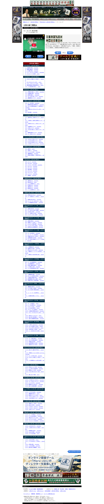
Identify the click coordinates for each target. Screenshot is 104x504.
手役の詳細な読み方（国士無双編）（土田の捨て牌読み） (34, 322)
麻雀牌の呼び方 (72, 489)
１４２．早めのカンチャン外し (34, 417)
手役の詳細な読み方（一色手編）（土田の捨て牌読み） (34, 272)
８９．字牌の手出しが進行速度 (34, 280)
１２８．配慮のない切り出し (34, 384)
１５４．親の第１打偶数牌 (33, 447)
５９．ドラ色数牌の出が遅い (34, 202)
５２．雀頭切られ (32, 186)
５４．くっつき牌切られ (32, 189)
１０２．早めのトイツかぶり (33, 315)
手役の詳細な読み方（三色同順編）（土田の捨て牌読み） (34, 259)
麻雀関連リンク (39, 493)
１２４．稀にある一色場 (32, 374)
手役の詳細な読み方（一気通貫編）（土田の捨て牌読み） (34, 244)
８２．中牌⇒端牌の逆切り (33, 265)
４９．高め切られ (31, 182)
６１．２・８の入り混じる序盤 (34, 210)
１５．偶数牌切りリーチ (33, 97)
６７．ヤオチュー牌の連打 (33, 224)
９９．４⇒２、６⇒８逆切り (34, 309)
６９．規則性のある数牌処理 (34, 227)
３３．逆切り (30, 149)
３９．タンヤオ (31, 163)
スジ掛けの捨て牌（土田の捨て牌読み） (33, 401)
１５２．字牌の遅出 (32, 444)
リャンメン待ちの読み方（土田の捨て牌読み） (34, 137)
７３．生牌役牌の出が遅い (33, 237)
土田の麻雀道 (47, 490)
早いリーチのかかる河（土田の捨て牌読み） (34, 347)
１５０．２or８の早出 (32, 439)
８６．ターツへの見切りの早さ (34, 276)
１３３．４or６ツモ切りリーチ (34, 396)
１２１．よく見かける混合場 (34, 368)
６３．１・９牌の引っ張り (33, 213)
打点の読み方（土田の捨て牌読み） (32, 76)
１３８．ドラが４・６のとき (34, 408)
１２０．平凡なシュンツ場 (33, 367)
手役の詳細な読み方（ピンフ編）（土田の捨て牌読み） (34, 206)
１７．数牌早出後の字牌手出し (34, 104)
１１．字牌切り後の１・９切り (34, 91)
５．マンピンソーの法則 (32, 73)
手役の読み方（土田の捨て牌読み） (47, 22)
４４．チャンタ (31, 170)
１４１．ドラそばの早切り (33, 416)
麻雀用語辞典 (40, 489)
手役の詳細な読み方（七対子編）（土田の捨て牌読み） (34, 301)
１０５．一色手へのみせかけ (34, 324)
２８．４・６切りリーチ (33, 134)
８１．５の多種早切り (32, 263)
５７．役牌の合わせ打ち (33, 199)
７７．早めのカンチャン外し (34, 250)
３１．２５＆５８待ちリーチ (34, 142)
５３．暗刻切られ (32, 188)
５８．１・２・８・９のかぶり (34, 201)
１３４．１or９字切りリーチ (34, 398)
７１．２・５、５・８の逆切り (34, 234)
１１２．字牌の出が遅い (33, 341)
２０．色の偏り (31, 112)
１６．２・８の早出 (32, 103)
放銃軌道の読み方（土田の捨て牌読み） (33, 178)
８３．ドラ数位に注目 (32, 266)
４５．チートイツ (31, 172)
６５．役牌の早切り (32, 221)
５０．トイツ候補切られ (32, 183)
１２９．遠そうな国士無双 (33, 385)
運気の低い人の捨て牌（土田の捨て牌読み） (34, 423)
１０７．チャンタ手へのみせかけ (34, 327)
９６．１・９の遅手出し (33, 305)
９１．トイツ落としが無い (33, 288)
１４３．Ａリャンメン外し (33, 419)
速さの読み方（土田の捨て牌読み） (32, 65)
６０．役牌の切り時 (32, 208)
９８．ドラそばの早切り (32, 308)
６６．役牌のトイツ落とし (33, 222)
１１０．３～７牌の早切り (33, 338)
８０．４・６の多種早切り (33, 262)
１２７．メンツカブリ (32, 382)
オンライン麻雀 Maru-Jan (49, 493)
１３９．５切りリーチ (32, 409)
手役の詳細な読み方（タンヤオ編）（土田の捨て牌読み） (34, 218)
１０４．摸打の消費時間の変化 (34, 318)
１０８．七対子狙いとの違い (33, 329)
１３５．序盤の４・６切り (33, 403)
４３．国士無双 (31, 169)
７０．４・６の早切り (32, 233)
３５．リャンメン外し (32, 152)
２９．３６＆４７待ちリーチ (34, 139)
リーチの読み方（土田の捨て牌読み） (32, 115)
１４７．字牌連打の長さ (33, 430)
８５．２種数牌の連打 (32, 274)
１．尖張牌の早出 (32, 67)
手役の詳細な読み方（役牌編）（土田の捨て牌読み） (34, 284)
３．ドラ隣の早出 (32, 70)
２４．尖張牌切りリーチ (33, 126)
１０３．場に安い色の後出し (34, 317)
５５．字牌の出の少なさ (33, 195)
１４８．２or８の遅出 (32, 432)
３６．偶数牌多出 (32, 153)
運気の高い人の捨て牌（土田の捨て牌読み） (34, 412)
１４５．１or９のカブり (33, 426)
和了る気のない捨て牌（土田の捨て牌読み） (34, 377)
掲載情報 (33, 493)
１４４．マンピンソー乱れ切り (34, 420)
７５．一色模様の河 (32, 247)
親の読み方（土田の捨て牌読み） (31, 89)
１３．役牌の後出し (32, 94)
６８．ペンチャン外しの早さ (34, 225)
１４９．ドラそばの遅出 (32, 433)
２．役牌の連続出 (32, 69)
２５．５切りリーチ (32, 128)
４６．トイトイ (31, 173)
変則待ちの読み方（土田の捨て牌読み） (33, 146)
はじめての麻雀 (32, 489)
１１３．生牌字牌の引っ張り (34, 343)
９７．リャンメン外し (32, 306)
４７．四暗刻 (31, 175)
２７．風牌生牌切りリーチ (33, 132)
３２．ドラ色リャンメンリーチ (34, 143)
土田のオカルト (40, 490)
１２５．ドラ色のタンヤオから (34, 379)
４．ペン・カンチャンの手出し (34, 72)
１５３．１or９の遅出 (32, 445)
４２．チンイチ (31, 167)
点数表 (66, 489)
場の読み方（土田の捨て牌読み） (31, 364)
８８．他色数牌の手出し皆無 (33, 279)
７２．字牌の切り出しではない (34, 236)
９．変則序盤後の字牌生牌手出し (34, 85)
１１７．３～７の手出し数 (33, 355)
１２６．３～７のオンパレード (34, 381)
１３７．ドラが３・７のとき (34, 406)
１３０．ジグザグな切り (33, 392)
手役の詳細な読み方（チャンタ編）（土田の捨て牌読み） (34, 231)
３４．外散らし (31, 150)
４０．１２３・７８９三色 (33, 164)
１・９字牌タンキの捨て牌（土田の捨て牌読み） (34, 389)
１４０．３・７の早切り (33, 414)
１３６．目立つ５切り (32, 405)
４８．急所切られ (32, 180)
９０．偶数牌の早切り (32, 286)
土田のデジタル (32, 490)
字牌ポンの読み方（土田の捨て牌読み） (33, 100)
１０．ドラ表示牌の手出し (33, 86)
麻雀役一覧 (56, 489)
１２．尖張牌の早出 (32, 93)
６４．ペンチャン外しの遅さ (34, 214)
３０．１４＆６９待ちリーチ (33, 140)
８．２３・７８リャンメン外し (34, 83)
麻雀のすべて (26, 22)
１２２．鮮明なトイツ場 (33, 370)
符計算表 (62, 489)
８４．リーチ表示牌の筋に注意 (34, 268)
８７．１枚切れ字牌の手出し (34, 277)
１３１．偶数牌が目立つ (32, 393)
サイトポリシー (26, 493)
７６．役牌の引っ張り (32, 248)
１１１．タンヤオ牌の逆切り (34, 340)
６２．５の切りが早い (32, 211)
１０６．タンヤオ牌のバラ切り (34, 326)
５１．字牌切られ (32, 185)
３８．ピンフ (31, 161)
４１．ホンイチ (31, 166)
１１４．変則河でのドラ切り (34, 344)
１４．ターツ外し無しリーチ (34, 96)
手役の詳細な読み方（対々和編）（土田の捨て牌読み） (34, 336)
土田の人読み (63, 490)
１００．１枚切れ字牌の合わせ (34, 311)
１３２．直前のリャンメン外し (34, 395)
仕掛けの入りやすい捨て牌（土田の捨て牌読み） (34, 437)
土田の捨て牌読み (34, 22)
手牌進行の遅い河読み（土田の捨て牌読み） (34, 192)
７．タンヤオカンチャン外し (33, 82)
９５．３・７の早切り (32, 303)
